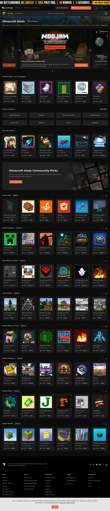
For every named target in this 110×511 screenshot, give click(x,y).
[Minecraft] (4, 13)
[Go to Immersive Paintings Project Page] (10, 92)
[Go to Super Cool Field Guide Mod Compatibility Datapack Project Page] (64, 276)
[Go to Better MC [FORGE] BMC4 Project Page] (46, 374)
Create (26, 8)
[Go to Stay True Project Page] (64, 341)
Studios (35, 8)
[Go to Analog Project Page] (64, 211)
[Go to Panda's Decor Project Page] (28, 92)
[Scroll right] (106, 196)
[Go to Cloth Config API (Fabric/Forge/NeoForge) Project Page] (28, 406)
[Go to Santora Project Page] (46, 211)
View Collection (77, 65)
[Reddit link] (107, 465)
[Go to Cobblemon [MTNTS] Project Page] (46, 243)
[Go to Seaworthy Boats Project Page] (82, 146)
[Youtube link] (97, 465)
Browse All (19, 13)
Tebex (89, 483)
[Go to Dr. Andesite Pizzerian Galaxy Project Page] (64, 243)
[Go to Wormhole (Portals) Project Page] (10, 211)
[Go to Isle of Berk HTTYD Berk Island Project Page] (64, 439)
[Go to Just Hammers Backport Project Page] (82, 211)
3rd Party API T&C (29, 489)
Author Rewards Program (30, 483)
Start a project (27, 477)
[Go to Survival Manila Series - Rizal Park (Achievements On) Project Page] (100, 308)
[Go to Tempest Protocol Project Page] (100, 146)
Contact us (70, 483)
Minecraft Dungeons (7, 494)
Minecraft (5, 480)
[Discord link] (100, 465)
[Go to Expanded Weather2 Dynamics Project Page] (100, 211)
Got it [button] (55, 507)
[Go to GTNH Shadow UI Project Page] (10, 276)
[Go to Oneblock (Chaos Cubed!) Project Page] (10, 439)
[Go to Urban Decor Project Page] (46, 92)
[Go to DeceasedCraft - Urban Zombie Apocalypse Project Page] (28, 374)
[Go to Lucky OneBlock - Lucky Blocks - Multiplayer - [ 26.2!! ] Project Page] (46, 439)
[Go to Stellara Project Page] (28, 146)
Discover (11, 13)
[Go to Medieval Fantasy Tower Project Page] (10, 308)
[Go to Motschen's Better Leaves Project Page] (46, 341)
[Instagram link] (90, 465)
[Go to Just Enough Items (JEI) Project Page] (46, 406)
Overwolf (90, 477)
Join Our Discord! (50, 477)
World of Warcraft (7, 483)
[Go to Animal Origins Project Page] (28, 211)
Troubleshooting (71, 480)
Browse (17, 8)
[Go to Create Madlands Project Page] (82, 243)
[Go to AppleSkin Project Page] (100, 406)
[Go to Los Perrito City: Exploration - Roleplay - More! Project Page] (82, 439)
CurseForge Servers (50, 494)
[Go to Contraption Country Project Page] (100, 243)
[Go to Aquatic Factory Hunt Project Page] (82, 308)
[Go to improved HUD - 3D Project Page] (46, 276)
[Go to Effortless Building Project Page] (82, 92)
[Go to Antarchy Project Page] (64, 146)
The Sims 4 (5, 486)
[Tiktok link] (93, 465)
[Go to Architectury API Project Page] (64, 406)
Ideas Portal (48, 480)
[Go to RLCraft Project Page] (100, 374)
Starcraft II (5, 489)
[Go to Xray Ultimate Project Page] (100, 341)
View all (15, 195)
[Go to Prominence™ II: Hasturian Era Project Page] (64, 374)
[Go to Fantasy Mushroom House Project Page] (64, 308)
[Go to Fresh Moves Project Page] (28, 341)
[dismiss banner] (107, 3)
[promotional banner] (55, 2)
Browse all (103, 109)
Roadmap (47, 489)
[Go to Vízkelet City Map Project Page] (46, 308)
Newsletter (48, 486)
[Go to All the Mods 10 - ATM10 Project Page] (10, 374)
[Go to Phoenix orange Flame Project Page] (100, 276)
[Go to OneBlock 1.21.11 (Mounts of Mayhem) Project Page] (28, 439)
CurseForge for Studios (94, 480)
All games (4, 477)
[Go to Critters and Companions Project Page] (10, 146)
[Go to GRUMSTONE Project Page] (10, 243)
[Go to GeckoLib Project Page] (10, 406)
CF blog (47, 483)
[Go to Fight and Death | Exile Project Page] (28, 308)
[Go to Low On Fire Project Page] (82, 341)
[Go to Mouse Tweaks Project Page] (82, 406)
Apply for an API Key (29, 486)
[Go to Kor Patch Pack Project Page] (28, 276)
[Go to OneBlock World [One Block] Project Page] (100, 439)
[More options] (106, 8)
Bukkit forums (49, 492)
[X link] (103, 465)
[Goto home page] (7, 8)
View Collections (16, 182)
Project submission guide (30, 480)
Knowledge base (71, 477)
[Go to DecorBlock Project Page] (100, 92)
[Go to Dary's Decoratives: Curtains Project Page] (64, 92)
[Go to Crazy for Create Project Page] (28, 243)
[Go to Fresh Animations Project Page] (10, 341)
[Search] (106, 13)
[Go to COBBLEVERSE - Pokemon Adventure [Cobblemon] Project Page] (82, 374)
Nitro (89, 486)
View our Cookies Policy (67, 502)
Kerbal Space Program (8, 492)
